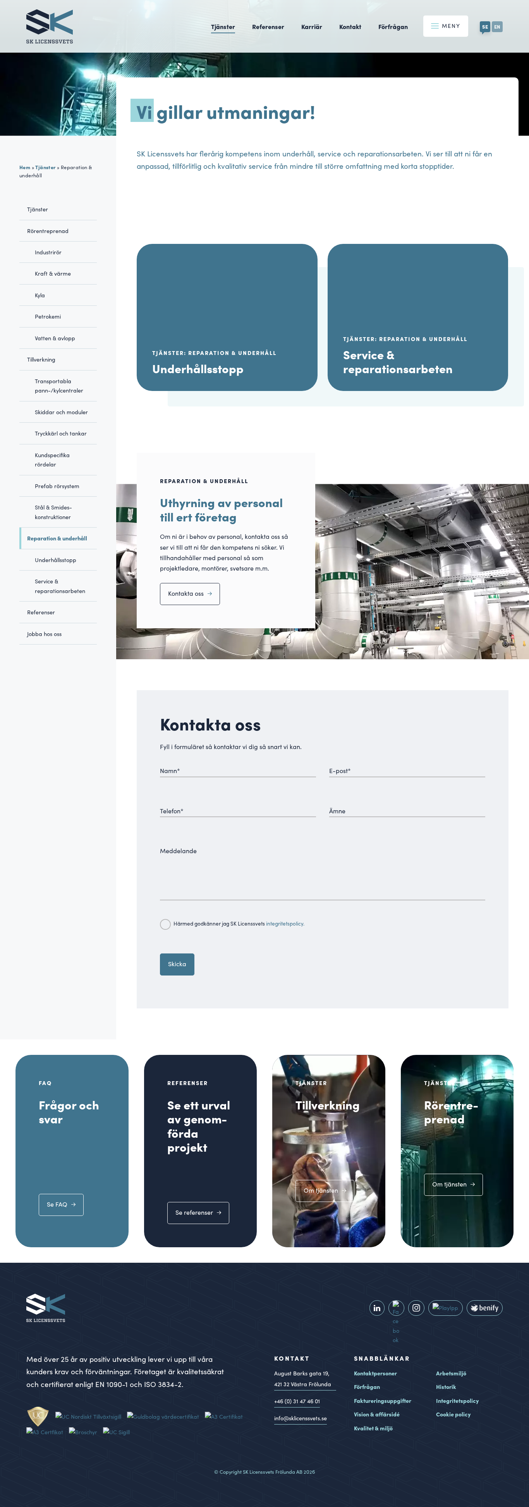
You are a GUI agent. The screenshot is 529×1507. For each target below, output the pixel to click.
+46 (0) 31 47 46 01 (297, 1401)
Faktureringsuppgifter (382, 1400)
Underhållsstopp (55, 560)
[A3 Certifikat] (227, 1416)
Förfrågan (393, 26)
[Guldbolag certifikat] (166, 1416)
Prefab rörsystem (57, 486)
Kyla (40, 295)
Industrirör (48, 252)
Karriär (311, 26)
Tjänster (223, 26)
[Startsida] (49, 38)
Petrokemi (48, 316)
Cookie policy (453, 1414)
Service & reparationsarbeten (60, 585)
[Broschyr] (86, 1432)
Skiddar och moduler (61, 412)
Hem (24, 166)
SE (485, 26)
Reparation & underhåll (57, 538)
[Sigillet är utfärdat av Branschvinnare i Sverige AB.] (119, 1432)
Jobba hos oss (44, 634)
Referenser (268, 26)
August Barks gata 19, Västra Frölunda (302, 1378)
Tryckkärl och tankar (61, 433)
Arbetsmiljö (451, 1373)
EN (497, 26)
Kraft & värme (53, 273)
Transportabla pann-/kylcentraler (59, 385)
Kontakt (350, 26)
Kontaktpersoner (375, 1373)
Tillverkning (41, 359)
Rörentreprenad (48, 231)
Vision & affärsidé (377, 1414)
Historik (446, 1386)
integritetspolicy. (285, 923)
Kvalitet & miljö (373, 1428)
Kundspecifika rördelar (52, 459)
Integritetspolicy (457, 1400)
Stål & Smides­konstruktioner (53, 511)
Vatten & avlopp (55, 338)
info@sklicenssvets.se (300, 1418)
